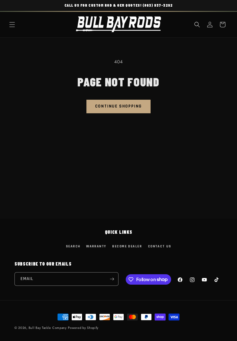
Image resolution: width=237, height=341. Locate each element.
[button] (12, 24)
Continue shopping (118, 106)
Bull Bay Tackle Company (48, 327)
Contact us (159, 246)
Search (73, 246)
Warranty (96, 246)
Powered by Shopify (83, 327)
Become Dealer (127, 246)
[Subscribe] (111, 279)
